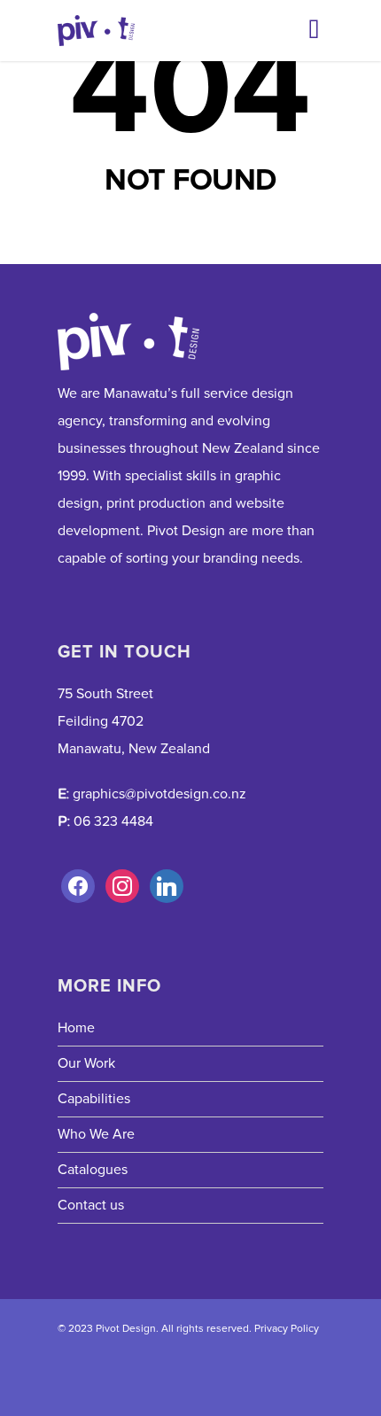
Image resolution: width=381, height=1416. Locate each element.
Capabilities (94, 1099)
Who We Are (96, 1134)
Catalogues (93, 1170)
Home (76, 1028)
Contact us (91, 1205)
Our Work (86, 1063)
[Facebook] (78, 886)
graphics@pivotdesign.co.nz (159, 794)
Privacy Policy (286, 1328)
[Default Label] (122, 886)
